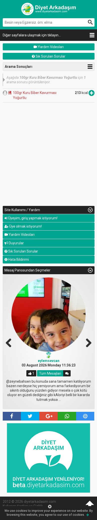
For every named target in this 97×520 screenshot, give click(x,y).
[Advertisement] (48, 153)
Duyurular (16, 243)
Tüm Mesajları (50, 373)
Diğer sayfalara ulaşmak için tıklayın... (32, 35)
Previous (10, 342)
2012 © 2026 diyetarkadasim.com (29, 502)
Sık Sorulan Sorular (50, 56)
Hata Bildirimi (18, 259)
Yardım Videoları (50, 47)
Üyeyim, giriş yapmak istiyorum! (32, 218)
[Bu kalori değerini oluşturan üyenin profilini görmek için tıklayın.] (5, 93)
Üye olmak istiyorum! (25, 226)
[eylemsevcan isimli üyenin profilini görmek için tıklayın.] (48, 314)
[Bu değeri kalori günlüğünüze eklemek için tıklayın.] (92, 93)
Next (87, 342)
